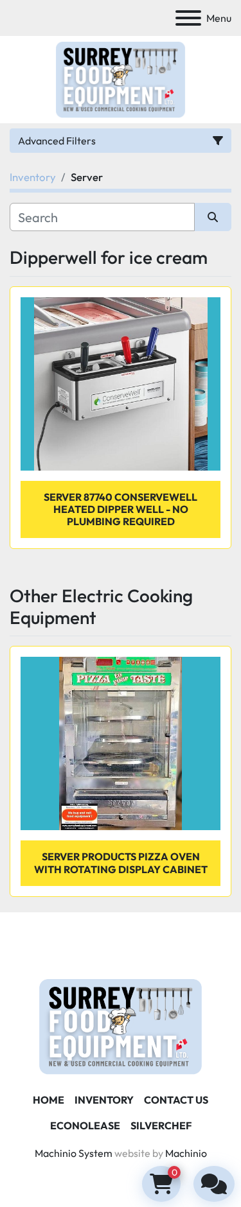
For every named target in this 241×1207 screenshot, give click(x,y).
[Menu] (188, 18)
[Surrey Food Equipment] (120, 1025)
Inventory (104, 1099)
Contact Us (176, 1099)
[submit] (213, 217)
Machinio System (73, 1153)
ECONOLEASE (85, 1125)
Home (48, 1099)
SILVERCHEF (161, 1125)
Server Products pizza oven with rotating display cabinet (121, 862)
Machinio (186, 1153)
